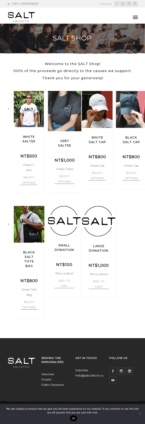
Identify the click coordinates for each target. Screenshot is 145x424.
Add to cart (64, 283)
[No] (140, 414)
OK (73, 418)
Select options (29, 180)
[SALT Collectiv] (21, 17)
